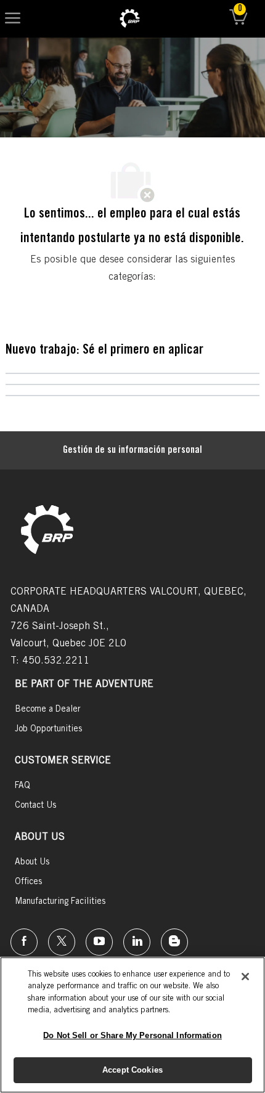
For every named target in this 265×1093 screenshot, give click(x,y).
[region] (132, 1025)
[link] (130, 19)
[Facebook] (24, 942)
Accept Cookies (132, 1070)
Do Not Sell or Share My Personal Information (132, 1035)
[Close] (245, 976)
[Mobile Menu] (12, 19)
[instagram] (99, 942)
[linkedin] (136, 942)
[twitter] (61, 942)
